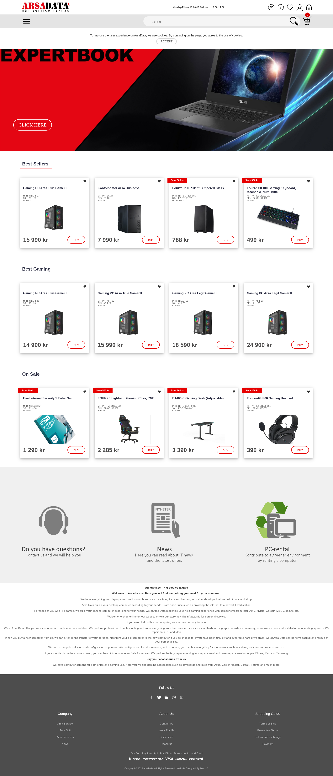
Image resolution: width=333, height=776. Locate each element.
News (166, 475)
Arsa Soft (65, 730)
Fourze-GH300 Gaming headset (270, 398)
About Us (166, 714)
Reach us (166, 743)
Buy (76, 240)
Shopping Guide (267, 714)
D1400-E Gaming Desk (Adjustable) (198, 398)
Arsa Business (65, 737)
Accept (166, 41)
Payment (267, 743)
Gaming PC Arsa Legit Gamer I (194, 293)
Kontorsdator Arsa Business (119, 188)
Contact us (55, 475)
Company (65, 714)
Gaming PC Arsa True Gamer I (44, 293)
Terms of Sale (267, 723)
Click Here (32, 124)
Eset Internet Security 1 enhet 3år (47, 398)
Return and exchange (268, 737)
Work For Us (166, 730)
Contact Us (166, 723)
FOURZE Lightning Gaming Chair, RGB (126, 398)
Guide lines (166, 737)
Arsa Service (65, 723)
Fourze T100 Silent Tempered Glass (198, 188)
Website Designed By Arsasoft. (192, 768)
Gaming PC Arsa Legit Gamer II (269, 293)
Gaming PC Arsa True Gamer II (45, 188)
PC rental (277, 475)
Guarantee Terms (267, 730)
